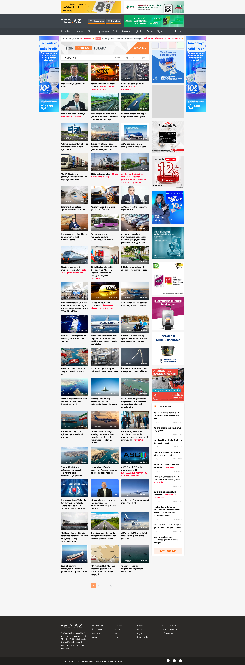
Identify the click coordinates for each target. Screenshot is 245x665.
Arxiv (117, 637)
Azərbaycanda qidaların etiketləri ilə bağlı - (83, 38)
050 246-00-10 (170, 629)
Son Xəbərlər (67, 31)
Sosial (115, 31)
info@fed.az (167, 633)
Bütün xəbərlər (168, 551)
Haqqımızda (142, 637)
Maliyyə (80, 31)
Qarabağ (115, 21)
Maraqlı (126, 31)
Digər (159, 31)
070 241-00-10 (169, 625)
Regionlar (138, 31)
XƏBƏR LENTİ (164, 406)
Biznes (91, 31)
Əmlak (150, 31)
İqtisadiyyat (103, 31)
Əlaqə (94, 637)
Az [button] (181, 31)
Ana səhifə (118, 57)
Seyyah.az (99, 21)
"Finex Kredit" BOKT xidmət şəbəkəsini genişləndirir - (176, 38)
